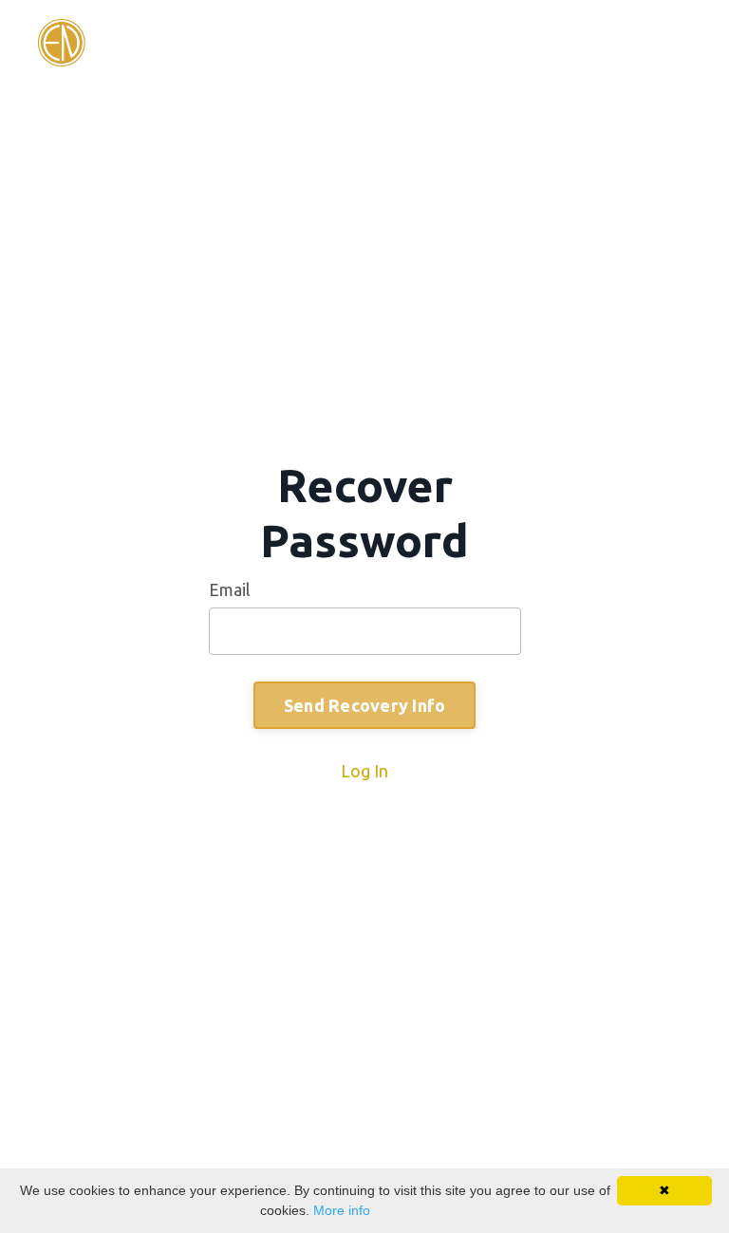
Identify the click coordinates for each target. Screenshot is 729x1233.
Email (230, 589)
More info (341, 1210)
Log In (364, 770)
